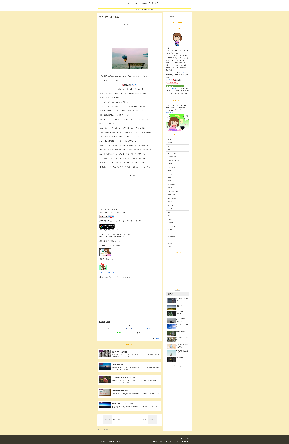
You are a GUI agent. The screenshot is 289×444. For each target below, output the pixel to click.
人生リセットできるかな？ (107, 273)
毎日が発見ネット (173, 88)
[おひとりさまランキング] (126, 84)
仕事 (108, 321)
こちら (182, 72)
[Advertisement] (129, 35)
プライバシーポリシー (185, 438)
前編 (167, 112)
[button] (139, 332)
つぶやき (103, 321)
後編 (171, 112)
